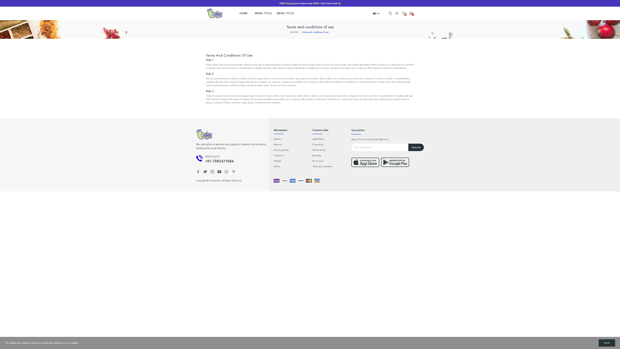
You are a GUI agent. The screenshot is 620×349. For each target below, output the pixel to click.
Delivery (277, 139)
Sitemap (277, 161)
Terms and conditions (322, 166)
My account (317, 161)
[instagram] (212, 172)
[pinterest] (234, 172)
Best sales (316, 155)
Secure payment (281, 150)
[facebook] (198, 172)
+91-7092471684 (219, 161)
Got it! (607, 342)
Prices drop (317, 144)
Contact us (279, 155)
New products (319, 150)
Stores (276, 166)
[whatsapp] (226, 172)
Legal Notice (318, 139)
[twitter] (205, 172)
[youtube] (219, 172)
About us (278, 144)
